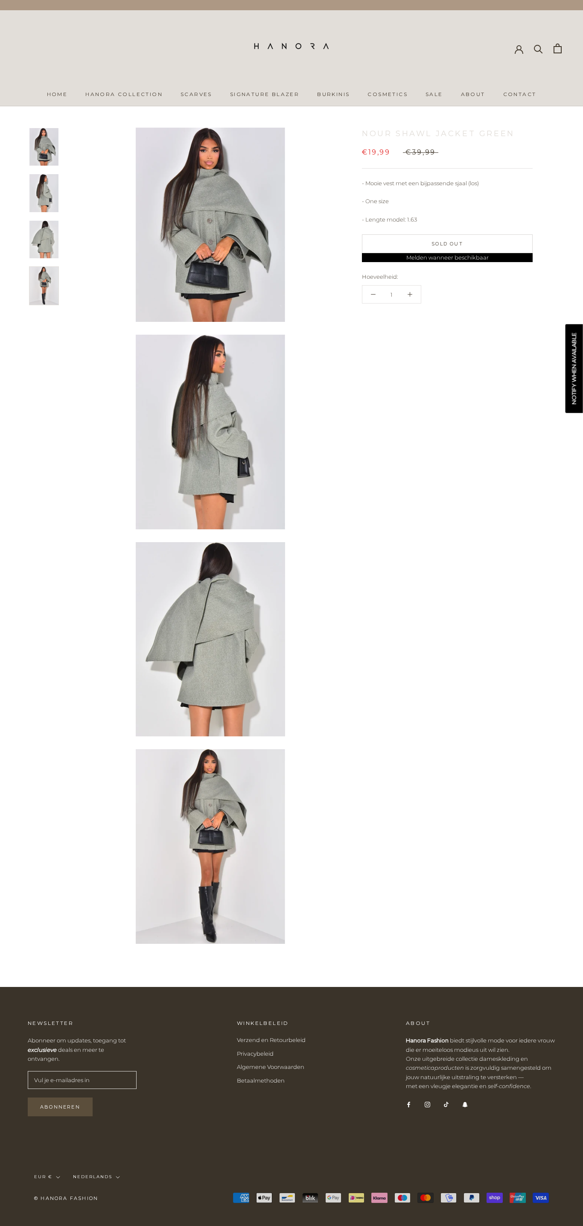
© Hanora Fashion (66, 1198)
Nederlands (92, 1176)
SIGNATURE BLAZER (264, 94)
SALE (434, 94)
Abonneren (60, 1107)
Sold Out (447, 244)
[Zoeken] (538, 48)
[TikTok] (446, 1104)
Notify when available (574, 368)
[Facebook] (408, 1104)
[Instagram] (427, 1104)
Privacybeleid (255, 1053)
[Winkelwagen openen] (558, 48)
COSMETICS (387, 94)
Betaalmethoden (261, 1080)
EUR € (43, 1176)
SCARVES (196, 94)
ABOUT (473, 94)
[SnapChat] (465, 1104)
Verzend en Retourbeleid (271, 1039)
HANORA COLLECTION (124, 94)
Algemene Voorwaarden (270, 1066)
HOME (57, 94)
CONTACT (519, 94)
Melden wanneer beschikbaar (447, 257)
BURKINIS (333, 94)
